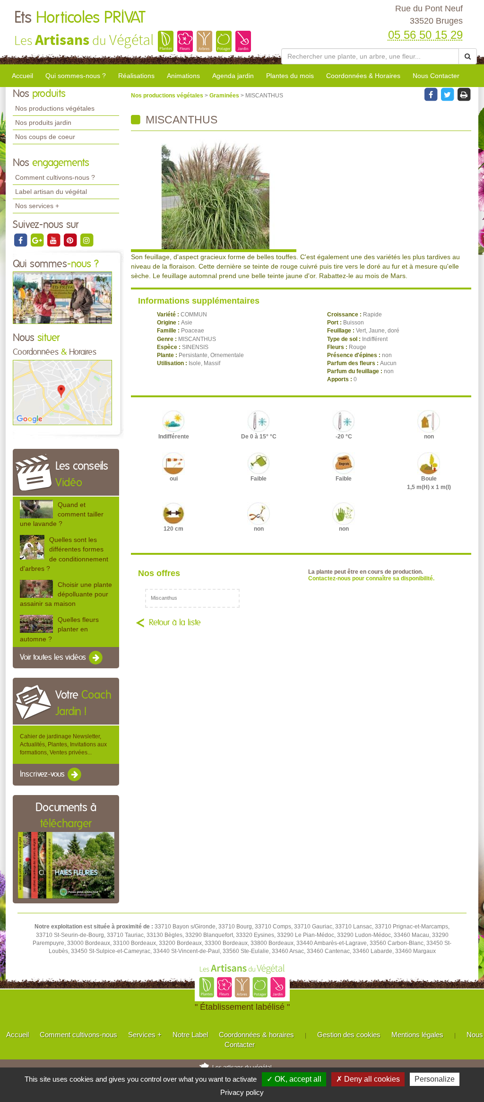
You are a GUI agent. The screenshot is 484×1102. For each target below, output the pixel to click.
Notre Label (190, 1035)
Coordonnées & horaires (256, 1035)
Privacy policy (242, 1092)
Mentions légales (417, 1035)
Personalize (435, 1079)
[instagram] (86, 239)
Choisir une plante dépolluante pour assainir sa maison (66, 594)
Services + (145, 1035)
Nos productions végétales (55, 108)
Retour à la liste (175, 623)
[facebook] (21, 239)
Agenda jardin (233, 75)
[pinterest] (70, 239)
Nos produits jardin (43, 122)
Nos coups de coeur (45, 136)
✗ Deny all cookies (368, 1079)
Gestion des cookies (348, 1035)
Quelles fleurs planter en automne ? (59, 629)
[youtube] (54, 239)
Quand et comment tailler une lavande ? (62, 514)
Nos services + (37, 206)
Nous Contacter (436, 75)
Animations (183, 75)
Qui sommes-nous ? (75, 75)
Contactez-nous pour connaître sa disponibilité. (371, 578)
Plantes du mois (290, 75)
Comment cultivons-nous (78, 1035)
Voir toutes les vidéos (54, 657)
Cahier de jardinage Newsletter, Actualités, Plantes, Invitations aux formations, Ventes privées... (63, 744)
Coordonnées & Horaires (363, 75)
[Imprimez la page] (463, 94)
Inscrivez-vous (43, 774)
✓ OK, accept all (294, 1079)
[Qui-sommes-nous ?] (62, 297)
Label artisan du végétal (51, 191)
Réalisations (136, 75)
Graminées (225, 95)
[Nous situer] (62, 392)
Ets (80, 18)
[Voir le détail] (36, 509)
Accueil (22, 75)
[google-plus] (37, 239)
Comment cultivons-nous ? (55, 177)
